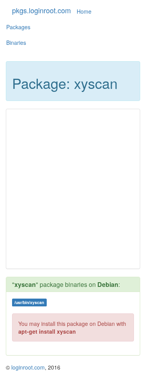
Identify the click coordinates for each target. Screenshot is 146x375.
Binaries (16, 42)
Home (84, 11)
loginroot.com (28, 367)
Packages (18, 27)
